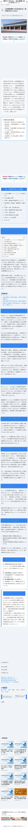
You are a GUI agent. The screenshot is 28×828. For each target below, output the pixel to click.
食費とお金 (5, 672)
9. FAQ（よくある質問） (10, 217)
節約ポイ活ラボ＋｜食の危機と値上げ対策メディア (14, 1)
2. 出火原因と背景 (9, 198)
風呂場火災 (23, 689)
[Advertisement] (14, 59)
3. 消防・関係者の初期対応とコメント (14, 200)
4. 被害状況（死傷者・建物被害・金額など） (13, 245)
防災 (2, 691)
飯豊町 (13, 689)
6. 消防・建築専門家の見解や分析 (13, 210)
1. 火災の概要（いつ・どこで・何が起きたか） (14, 239)
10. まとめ (6, 220)
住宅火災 (5, 689)
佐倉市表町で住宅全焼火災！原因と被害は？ (15, 301)
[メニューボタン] (1, 2)
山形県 (9, 689)
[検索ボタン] (27, 2)
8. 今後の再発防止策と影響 (11, 215)
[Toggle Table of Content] (23, 237)
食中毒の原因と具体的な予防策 (8, 680)
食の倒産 (5, 666)
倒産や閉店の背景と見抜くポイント (9, 678)
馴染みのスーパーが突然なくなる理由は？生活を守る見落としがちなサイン (14, 39)
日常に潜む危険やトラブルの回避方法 (10, 682)
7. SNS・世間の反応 (9, 212)
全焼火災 (18, 689)
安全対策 (5, 669)
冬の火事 (6, 691)
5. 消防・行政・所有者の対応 (11, 207)
